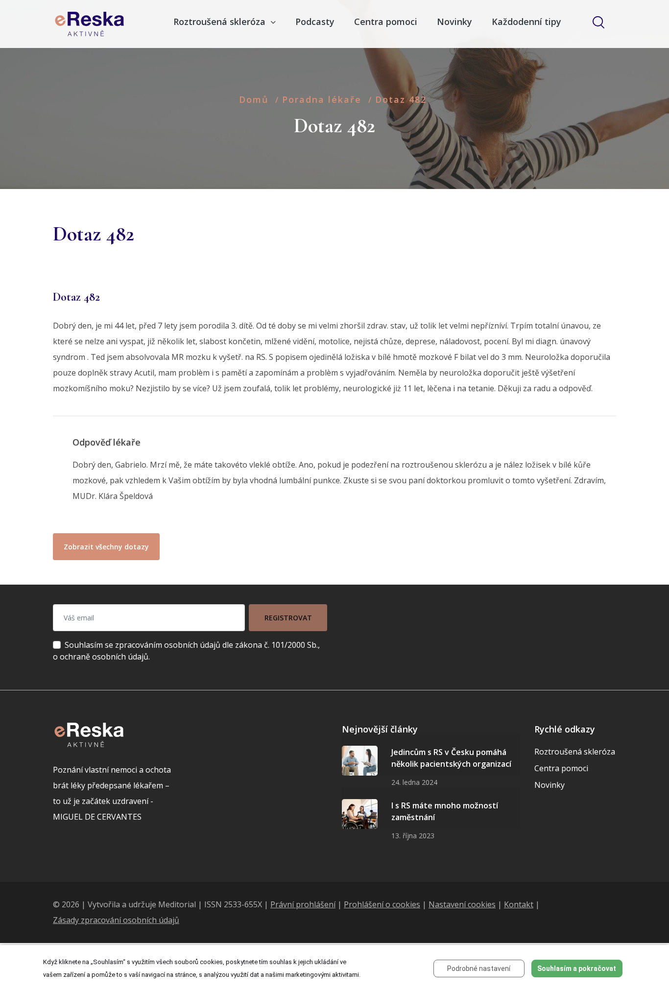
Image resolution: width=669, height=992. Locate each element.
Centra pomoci (385, 21)
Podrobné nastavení (478, 968)
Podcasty (314, 21)
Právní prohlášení (302, 904)
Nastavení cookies (462, 904)
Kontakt (518, 904)
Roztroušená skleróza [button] (220, 21)
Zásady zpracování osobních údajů (116, 920)
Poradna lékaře (321, 99)
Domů (253, 99)
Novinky (454, 21)
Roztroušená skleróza (574, 751)
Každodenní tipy (526, 21)
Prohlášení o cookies (382, 904)
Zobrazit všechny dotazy (106, 546)
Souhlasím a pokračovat (576, 968)
